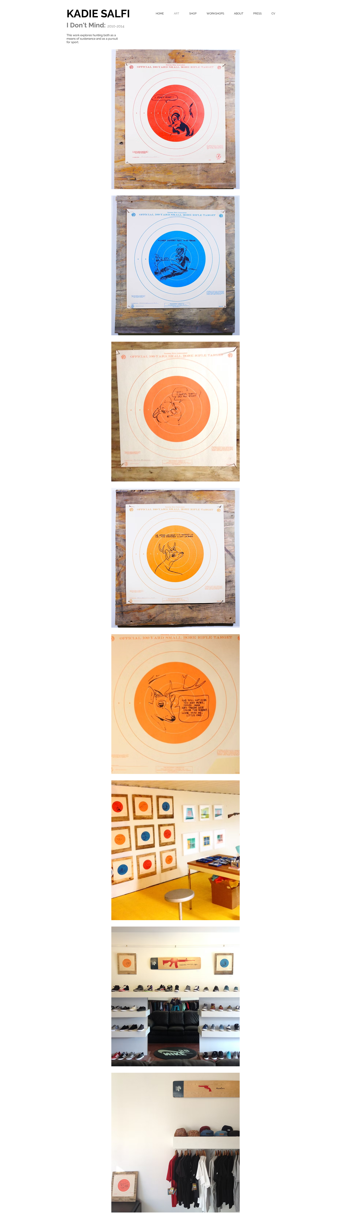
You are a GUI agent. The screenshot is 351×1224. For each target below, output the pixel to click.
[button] (175, 119)
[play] (232, 1209)
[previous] (119, 634)
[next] (232, 634)
